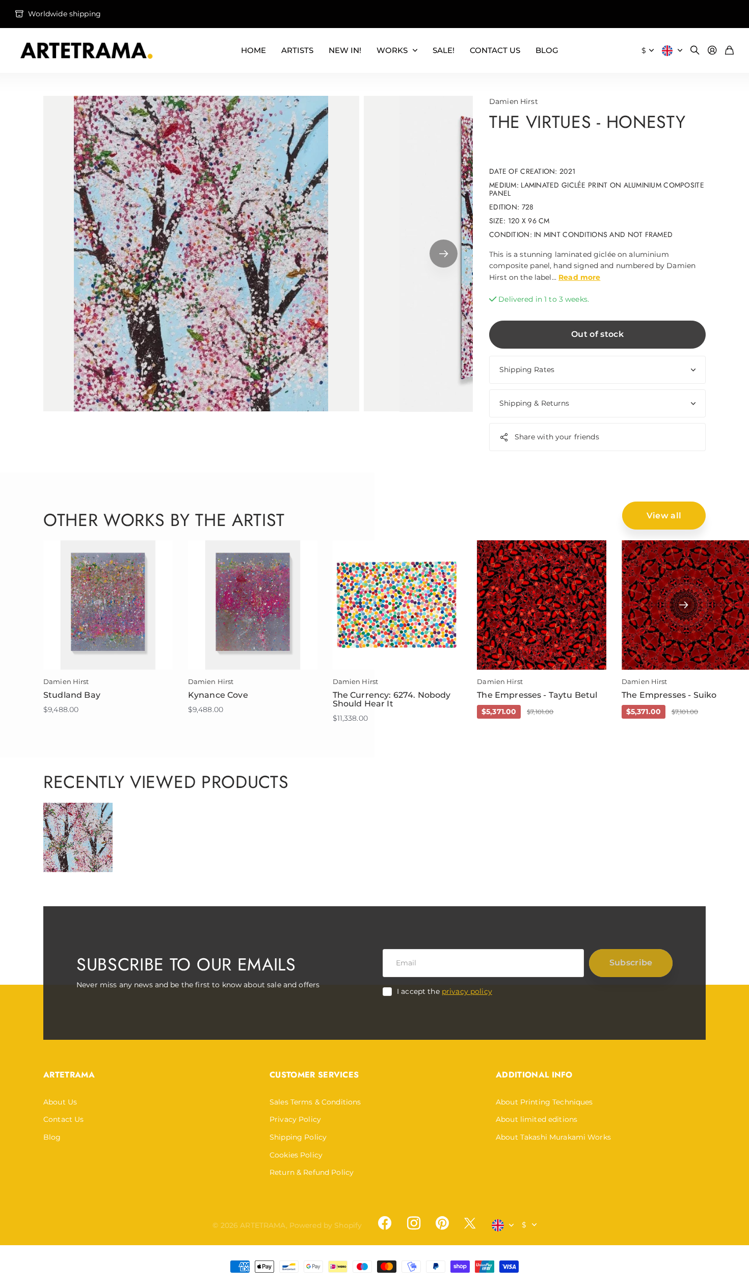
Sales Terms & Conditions (315, 1102)
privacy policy (467, 991)
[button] (444, 254)
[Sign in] (712, 51)
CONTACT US (495, 50)
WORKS (392, 50)
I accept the (444, 991)
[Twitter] (469, 1223)
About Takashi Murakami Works (553, 1137)
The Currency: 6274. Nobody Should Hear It (392, 699)
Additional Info (534, 1075)
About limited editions (536, 1119)
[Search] (695, 51)
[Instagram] (413, 1223)
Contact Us (63, 1119)
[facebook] (384, 1223)
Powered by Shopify (325, 1225)
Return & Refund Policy (312, 1172)
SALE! (443, 50)
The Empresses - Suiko (669, 695)
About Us (60, 1102)
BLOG (547, 50)
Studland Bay (71, 695)
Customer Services (314, 1075)
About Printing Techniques (544, 1102)
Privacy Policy (295, 1119)
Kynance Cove (218, 695)
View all (664, 515)
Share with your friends (557, 436)
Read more (579, 277)
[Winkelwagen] (729, 51)
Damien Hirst (513, 101)
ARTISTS (297, 50)
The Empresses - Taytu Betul (537, 695)
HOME (253, 50)
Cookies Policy (296, 1155)
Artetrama (69, 1075)
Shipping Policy (298, 1137)
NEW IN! (345, 50)
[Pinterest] (442, 1223)
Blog (52, 1137)
